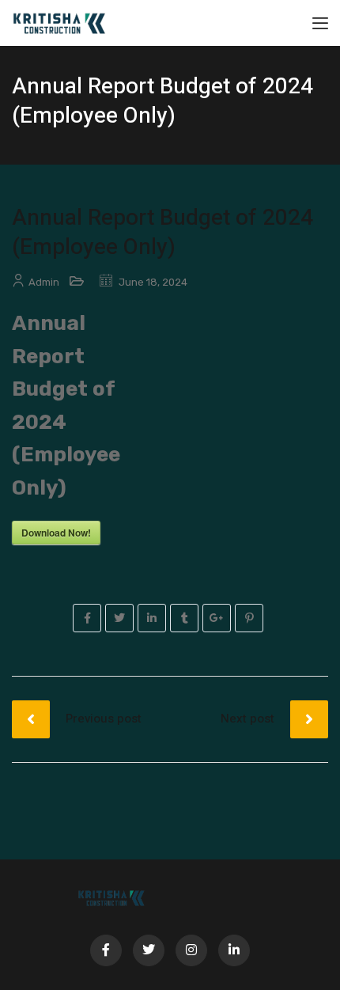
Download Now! (56, 532)
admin (43, 282)
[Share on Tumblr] (184, 618)
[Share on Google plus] (216, 618)
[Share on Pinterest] (249, 618)
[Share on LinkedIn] (152, 618)
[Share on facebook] (87, 618)
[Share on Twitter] (119, 618)
